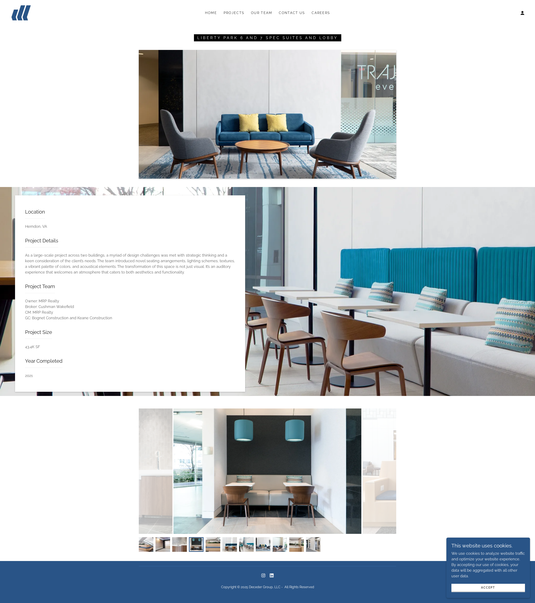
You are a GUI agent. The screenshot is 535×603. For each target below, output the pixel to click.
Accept (488, 587)
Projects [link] (234, 13)
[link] (21, 12)
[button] (522, 13)
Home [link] (211, 13)
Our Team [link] (261, 13)
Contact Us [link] (292, 13)
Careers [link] (321, 13)
